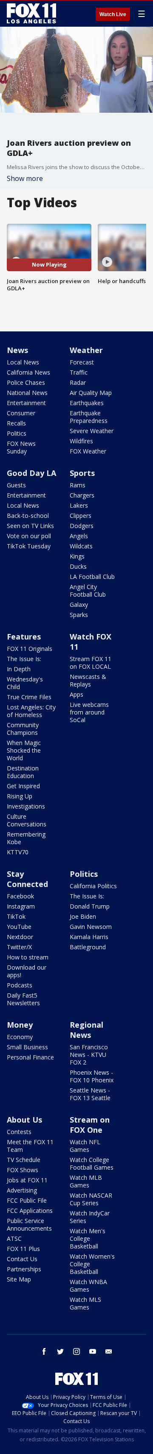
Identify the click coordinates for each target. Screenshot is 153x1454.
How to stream (27, 957)
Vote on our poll (29, 536)
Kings (77, 556)
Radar (78, 382)
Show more (25, 178)
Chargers (82, 495)
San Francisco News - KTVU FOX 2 (89, 1054)
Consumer (21, 413)
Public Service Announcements (29, 1224)
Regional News (86, 1030)
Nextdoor (20, 937)
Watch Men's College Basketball (87, 1238)
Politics (16, 433)
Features (24, 636)
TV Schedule (23, 1160)
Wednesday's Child (25, 683)
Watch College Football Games (91, 1163)
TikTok (16, 916)
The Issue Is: (24, 659)
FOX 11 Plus (23, 1249)
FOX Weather (88, 451)
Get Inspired (23, 786)
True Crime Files (29, 697)
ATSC (14, 1238)
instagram (76, 1351)
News (17, 350)
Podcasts (19, 985)
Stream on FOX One (90, 1125)
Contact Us (22, 1259)
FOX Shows (22, 1170)
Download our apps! (26, 971)
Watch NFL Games (85, 1146)
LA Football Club (92, 577)
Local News (23, 362)
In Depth (19, 669)
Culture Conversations (26, 820)
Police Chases (26, 382)
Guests (16, 485)
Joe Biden (83, 916)
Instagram (21, 906)
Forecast (82, 362)
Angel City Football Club (88, 590)
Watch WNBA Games (88, 1285)
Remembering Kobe (26, 838)
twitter (60, 1351)
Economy (20, 1037)
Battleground (88, 947)
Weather (86, 350)
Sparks (79, 615)
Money (20, 1025)
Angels (79, 536)
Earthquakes (87, 403)
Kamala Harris (89, 937)
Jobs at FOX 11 (27, 1180)
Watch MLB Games (86, 1181)
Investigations (26, 806)
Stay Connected (27, 879)
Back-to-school (28, 516)
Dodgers (82, 526)
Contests (19, 1132)
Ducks (78, 566)
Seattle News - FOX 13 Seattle (90, 1094)
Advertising (22, 1190)
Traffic (79, 372)
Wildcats (81, 546)
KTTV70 (17, 852)
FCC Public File (27, 1200)
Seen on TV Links (30, 526)
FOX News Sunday (21, 447)
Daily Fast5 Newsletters (23, 999)
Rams (77, 485)
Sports (82, 473)
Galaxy (79, 605)
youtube (92, 1351)
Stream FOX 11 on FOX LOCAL (90, 662)
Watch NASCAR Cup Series (91, 1199)
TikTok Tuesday (29, 546)
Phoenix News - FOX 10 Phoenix (91, 1076)
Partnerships (24, 1269)
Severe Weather (91, 431)
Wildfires (81, 441)
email (109, 1351)
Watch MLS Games (85, 1303)
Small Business (27, 1047)
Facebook (20, 896)
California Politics (93, 886)
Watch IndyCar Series (90, 1217)
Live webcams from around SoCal (89, 712)
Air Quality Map (91, 393)
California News (28, 372)
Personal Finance (30, 1057)
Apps (76, 694)
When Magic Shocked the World (24, 750)
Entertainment (26, 403)
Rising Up (19, 796)
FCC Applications (30, 1211)
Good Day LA (31, 473)
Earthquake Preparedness (89, 417)
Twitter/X (19, 947)
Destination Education (23, 772)
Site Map (19, 1279)
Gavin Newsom (91, 927)
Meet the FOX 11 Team (30, 1146)
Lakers (79, 505)
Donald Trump (90, 906)
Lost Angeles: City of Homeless (31, 711)
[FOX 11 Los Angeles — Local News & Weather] (31, 13)
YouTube (19, 927)
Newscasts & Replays (88, 680)
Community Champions (23, 729)
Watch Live (112, 14)
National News (27, 393)
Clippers (80, 516)
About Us (24, 1120)
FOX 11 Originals (29, 649)
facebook (44, 1351)
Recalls (16, 423)
